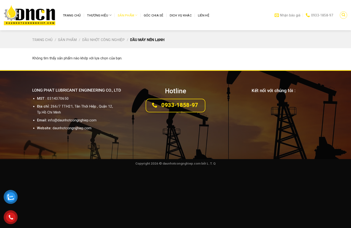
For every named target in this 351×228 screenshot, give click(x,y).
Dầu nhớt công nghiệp (103, 40)
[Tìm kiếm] (343, 15)
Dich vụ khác (181, 15)
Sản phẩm (126, 15)
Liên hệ (203, 15)
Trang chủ (72, 15)
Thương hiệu (97, 15)
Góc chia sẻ (154, 15)
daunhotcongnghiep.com (72, 128)
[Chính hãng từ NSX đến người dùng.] (30, 15)
